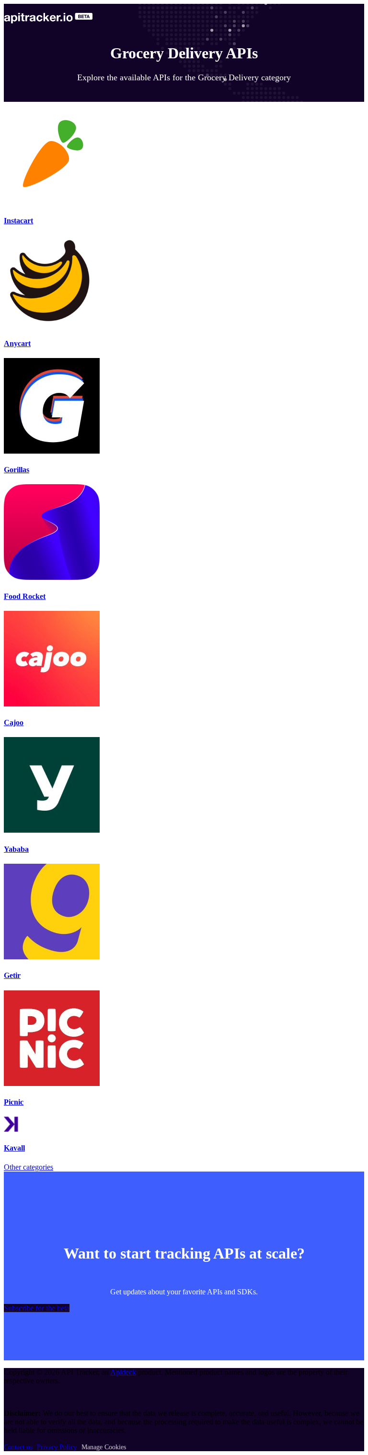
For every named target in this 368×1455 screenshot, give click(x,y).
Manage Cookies (103, 1447)
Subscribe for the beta (36, 1308)
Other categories (28, 1167)
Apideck (123, 1372)
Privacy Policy (57, 1447)
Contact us (18, 1447)
